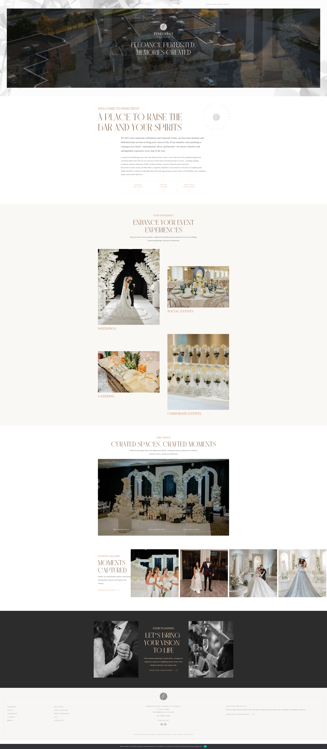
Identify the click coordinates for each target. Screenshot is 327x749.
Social (10, 710)
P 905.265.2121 (163, 720)
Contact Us (59, 720)
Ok (205, 746)
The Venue (59, 707)
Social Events (180, 311)
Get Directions (163, 716)
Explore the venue (138, 186)
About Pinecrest (61, 713)
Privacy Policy (177, 734)
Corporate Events (184, 413)
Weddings (107, 328)
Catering (106, 396)
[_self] (129, 287)
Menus (10, 720)
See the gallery (163, 186)
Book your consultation (217, 4)
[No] (325, 746)
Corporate (12, 713)
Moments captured (107, 590)
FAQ (55, 717)
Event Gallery (61, 710)
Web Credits (189, 734)
